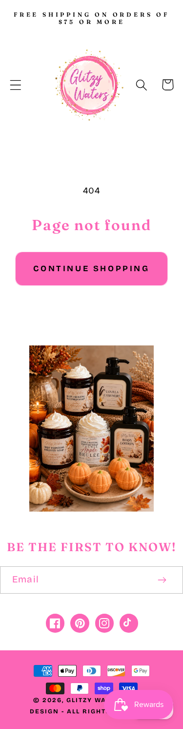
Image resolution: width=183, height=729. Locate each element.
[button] (16, 85)
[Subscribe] (162, 580)
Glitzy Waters (95, 700)
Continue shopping (91, 268)
